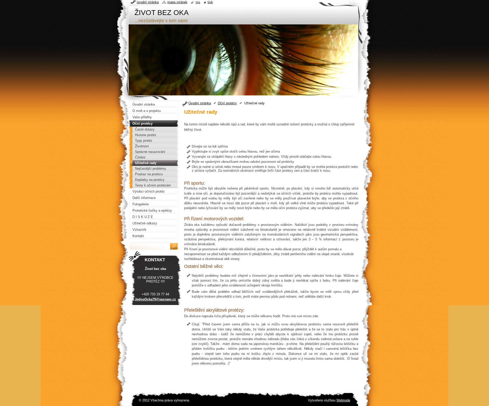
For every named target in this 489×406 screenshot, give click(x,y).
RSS (198, 2)
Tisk (210, 2)
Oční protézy (227, 103)
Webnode (343, 400)
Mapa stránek (177, 2)
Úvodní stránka (199, 103)
